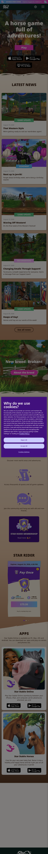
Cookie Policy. (24, 434)
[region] (24, 427)
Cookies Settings (23, 452)
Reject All (24, 440)
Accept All (24, 446)
